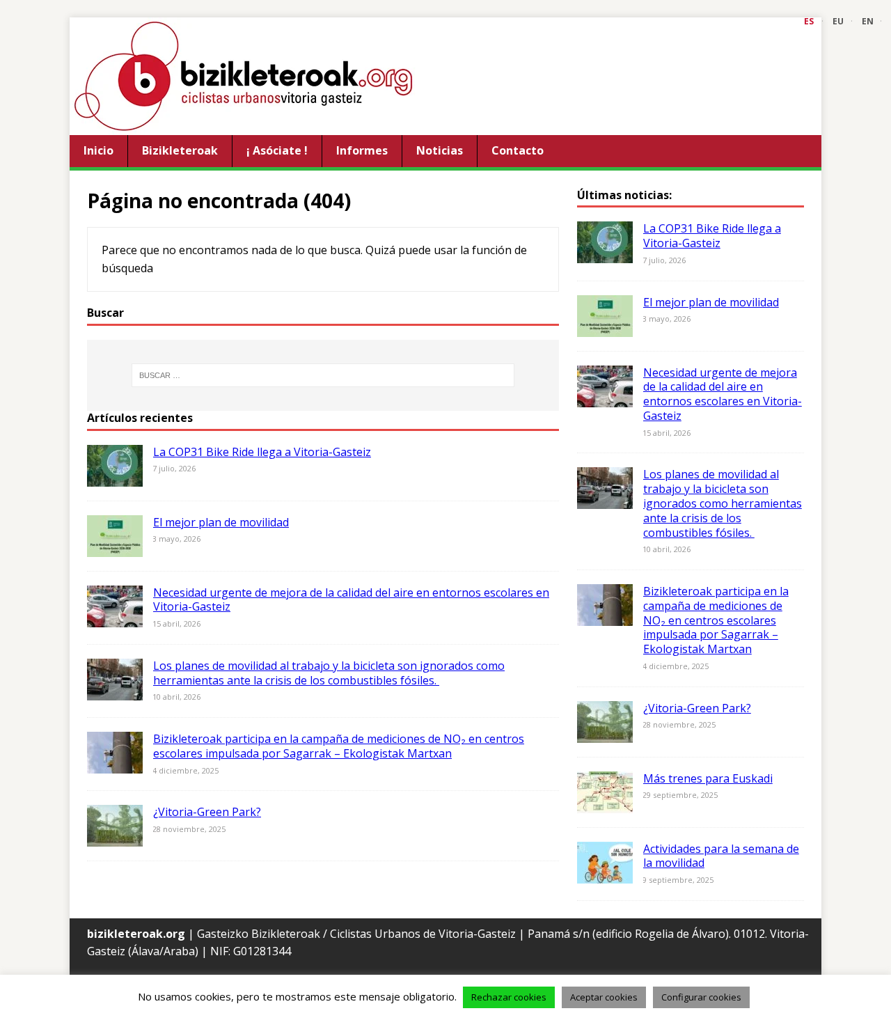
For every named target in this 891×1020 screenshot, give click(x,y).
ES (809, 21)
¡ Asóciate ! (277, 150)
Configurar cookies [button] (701, 997)
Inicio (98, 150)
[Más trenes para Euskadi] (605, 803)
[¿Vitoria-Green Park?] (115, 837)
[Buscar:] (323, 375)
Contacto (517, 150)
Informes (362, 150)
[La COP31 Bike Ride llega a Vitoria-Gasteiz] (115, 477)
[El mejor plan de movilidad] (115, 547)
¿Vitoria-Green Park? (207, 811)
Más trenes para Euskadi (708, 778)
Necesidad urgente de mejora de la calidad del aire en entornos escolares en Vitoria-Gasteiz (351, 600)
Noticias (439, 150)
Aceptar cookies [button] (604, 997)
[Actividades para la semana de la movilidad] (605, 873)
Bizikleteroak (180, 150)
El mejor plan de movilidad (221, 522)
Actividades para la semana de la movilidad (721, 856)
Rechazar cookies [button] (508, 997)
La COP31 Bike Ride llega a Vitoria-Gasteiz (262, 452)
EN (868, 21)
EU (838, 21)
